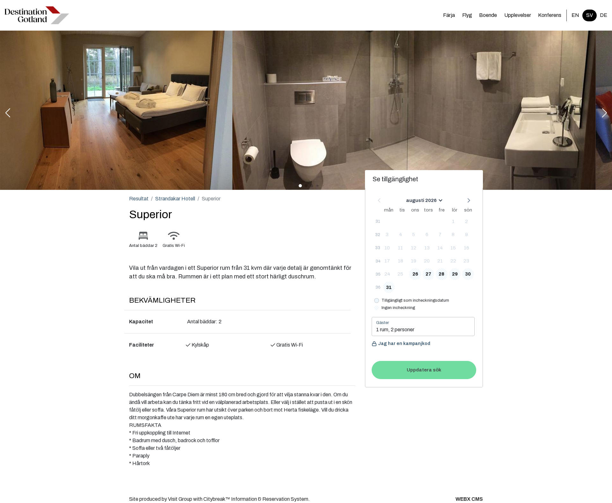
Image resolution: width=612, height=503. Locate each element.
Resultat (139, 198)
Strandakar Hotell (175, 198)
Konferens (549, 15)
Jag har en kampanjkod (404, 343)
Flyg (467, 15)
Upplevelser (517, 15)
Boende (488, 15)
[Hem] (37, 15)
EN (575, 15)
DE (603, 15)
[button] (7, 113)
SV (589, 15)
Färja (449, 15)
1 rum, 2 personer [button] (395, 329)
